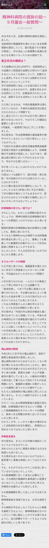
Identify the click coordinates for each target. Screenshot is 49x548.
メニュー (45, 4)
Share (7, 535)
